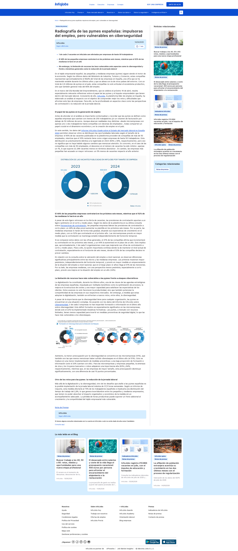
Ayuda (64, 510)
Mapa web (66, 531)
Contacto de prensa (156, 517)
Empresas (110, 4)
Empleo (92, 4)
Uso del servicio (68, 524)
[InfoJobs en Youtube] (89, 541)
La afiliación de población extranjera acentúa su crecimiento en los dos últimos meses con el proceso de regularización (168, 152)
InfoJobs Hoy (70, 12)
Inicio (56, 20)
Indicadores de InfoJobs (158, 510)
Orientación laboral (127, 517)
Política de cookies (69, 527)
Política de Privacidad (70, 520)
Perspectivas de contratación (73, 225)
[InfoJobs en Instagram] (73, 541)
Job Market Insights (125, 549)
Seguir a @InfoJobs (62, 46)
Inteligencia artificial (158, 12)
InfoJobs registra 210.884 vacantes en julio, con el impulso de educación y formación (168, 121)
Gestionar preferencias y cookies (75, 534)
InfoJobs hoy (96, 510)
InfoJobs (101, 96)
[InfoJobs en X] (85, 541)
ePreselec (111, 549)
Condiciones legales (70, 517)
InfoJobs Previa (97, 520)
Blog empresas (125, 520)
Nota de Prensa (62, 407)
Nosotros (110, 12)
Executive (101, 4)
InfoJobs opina (160, 145)
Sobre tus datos (123, 12)
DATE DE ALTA (175, 4)
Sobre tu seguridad (140, 12)
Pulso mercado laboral (94, 12)
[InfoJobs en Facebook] (81, 541)
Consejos (120, 4)
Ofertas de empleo (98, 517)
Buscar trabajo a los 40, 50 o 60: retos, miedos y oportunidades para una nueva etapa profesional (167, 54)
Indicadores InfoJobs (162, 111)
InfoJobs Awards (126, 510)
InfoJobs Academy (126, 514)
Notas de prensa (61, 26)
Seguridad (66, 514)
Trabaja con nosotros (99, 514)
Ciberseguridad (61, 304)
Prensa (80, 12)
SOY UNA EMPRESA (155, 4)
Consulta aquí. (60, 424)
